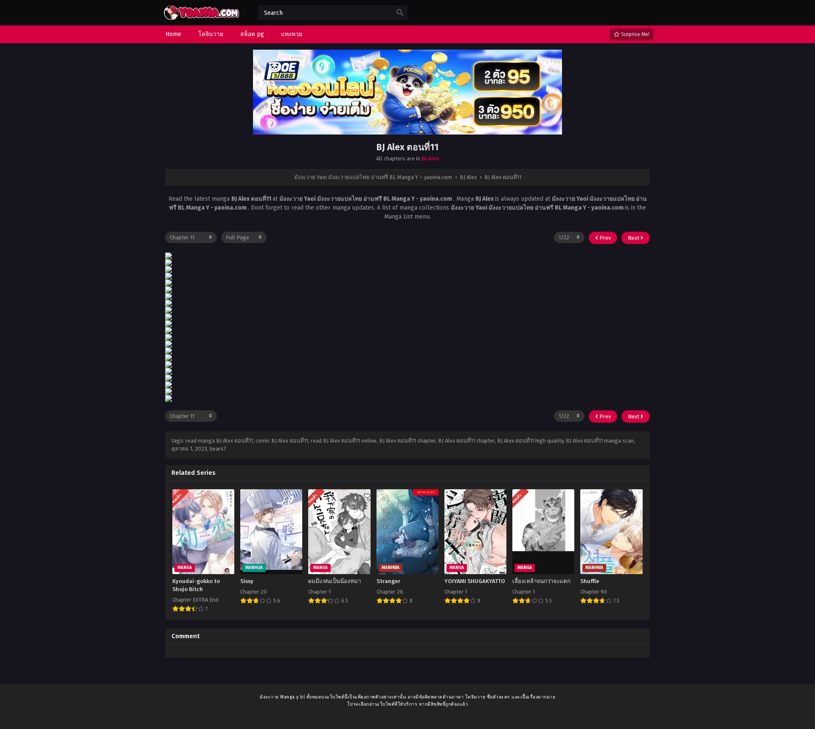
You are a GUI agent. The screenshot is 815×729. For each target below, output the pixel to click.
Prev (604, 238)
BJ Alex (430, 158)
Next (634, 238)
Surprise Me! (634, 34)
